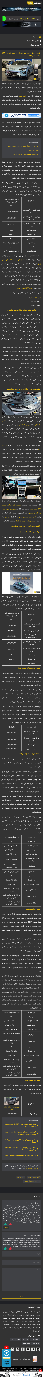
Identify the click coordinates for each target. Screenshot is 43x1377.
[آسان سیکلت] (21, 1374)
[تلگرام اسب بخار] (21, 115)
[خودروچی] (21, 18)
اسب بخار (35, 37)
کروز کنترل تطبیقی (35, 513)
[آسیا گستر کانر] (21, 24)
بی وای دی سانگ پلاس (32, 1181)
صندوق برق (31, 521)
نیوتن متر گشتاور (24, 425)
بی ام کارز (20, 1177)
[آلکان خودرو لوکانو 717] (21, 8)
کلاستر (7, 517)
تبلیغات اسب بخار (15, 1340)
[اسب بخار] (34, 2)
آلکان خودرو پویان (34, 1177)
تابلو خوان (32, 517)
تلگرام (36, 1168)
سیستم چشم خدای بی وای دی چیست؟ (25, 154)
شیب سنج (33, 509)
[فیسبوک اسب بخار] (22, 1349)
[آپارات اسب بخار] (17, 1349)
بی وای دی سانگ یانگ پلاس (11, 1108)
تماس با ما (25, 1340)
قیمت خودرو (26, 1343)
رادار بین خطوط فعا (9, 509)
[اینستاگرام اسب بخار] (38, 1349)
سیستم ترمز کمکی (14, 505)
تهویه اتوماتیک (20, 521)
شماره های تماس (35, 297)
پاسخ (6, 1228)
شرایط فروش (34, 45)
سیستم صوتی (23, 517)
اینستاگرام (29, 1168)
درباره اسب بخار (35, 1340)
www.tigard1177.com (24, 288)
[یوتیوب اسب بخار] (28, 1349)
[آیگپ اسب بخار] (12, 1349)
